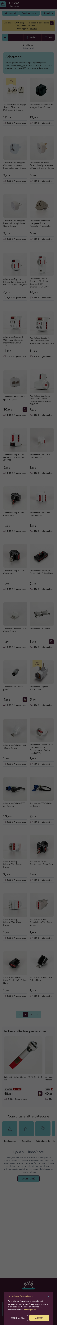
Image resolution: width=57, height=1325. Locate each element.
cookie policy (30, 1309)
